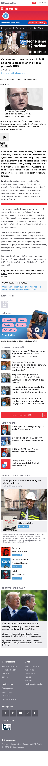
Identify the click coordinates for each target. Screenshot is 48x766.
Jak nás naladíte (32, 666)
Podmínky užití (29, 744)
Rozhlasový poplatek (34, 684)
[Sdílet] (6, 146)
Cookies (5, 744)
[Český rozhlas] (8, 3)
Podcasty (6, 696)
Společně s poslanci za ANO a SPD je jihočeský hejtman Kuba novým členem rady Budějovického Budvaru (22, 643)
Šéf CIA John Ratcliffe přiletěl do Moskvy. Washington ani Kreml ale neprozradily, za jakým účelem (20, 626)
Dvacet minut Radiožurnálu (13, 73)
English (39, 744)
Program (6, 28)
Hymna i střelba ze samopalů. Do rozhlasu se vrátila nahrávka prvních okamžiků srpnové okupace (29, 389)
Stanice (5, 673)
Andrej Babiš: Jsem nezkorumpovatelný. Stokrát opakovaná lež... (25, 463)
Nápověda (29, 670)
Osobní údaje (16, 744)
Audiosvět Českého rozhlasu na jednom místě (19, 341)
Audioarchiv (29, 28)
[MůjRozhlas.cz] (4, 85)
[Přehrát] (4, 137)
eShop (5, 677)
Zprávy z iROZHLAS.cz (13, 588)
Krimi (21, 320)
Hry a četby (8, 320)
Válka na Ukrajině (9, 666)
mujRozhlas (6, 313)
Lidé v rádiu (30, 673)
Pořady (17, 28)
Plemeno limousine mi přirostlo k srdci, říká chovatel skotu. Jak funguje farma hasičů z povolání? (28, 401)
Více (41, 28)
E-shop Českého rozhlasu (16, 475)
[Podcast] (2, 146)
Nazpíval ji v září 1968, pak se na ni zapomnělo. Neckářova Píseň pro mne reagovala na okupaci (29, 353)
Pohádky (7, 325)
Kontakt (28, 680)
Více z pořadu (9, 423)
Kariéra (28, 677)
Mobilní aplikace (9, 699)
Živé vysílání (8, 330)
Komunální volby (9, 670)
